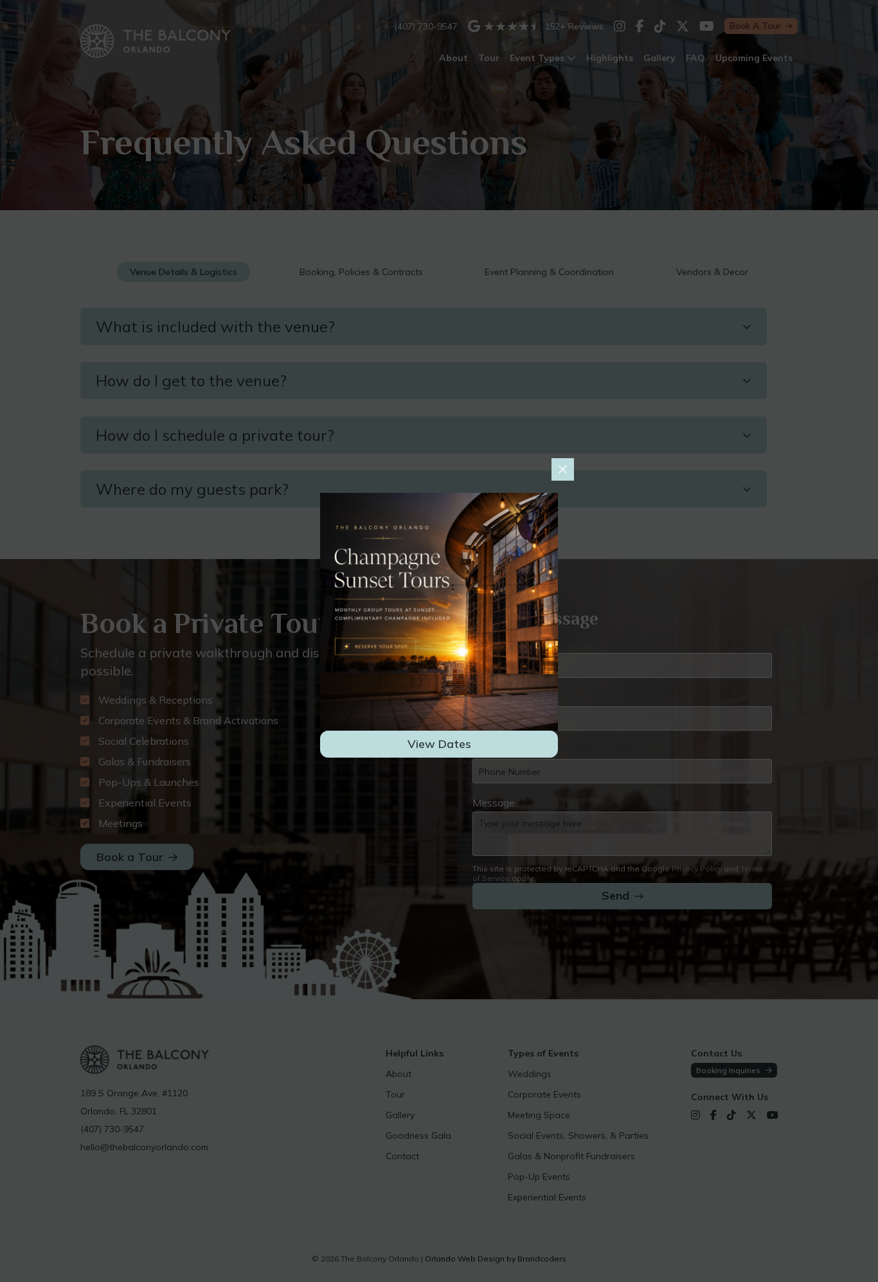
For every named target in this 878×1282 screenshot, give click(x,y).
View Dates (439, 743)
